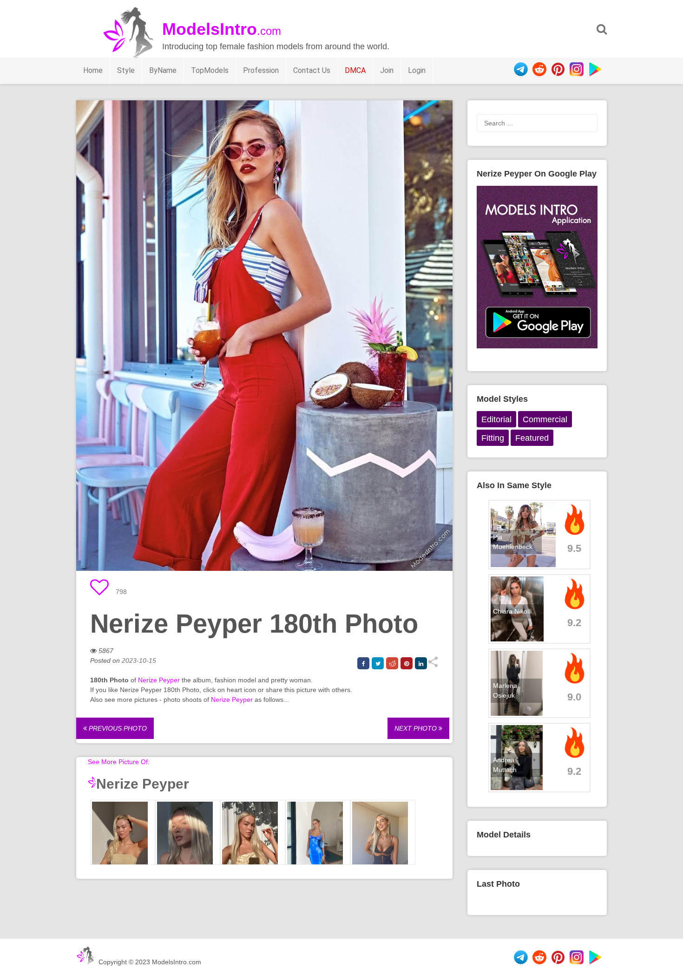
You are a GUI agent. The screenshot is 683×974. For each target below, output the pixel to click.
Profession (261, 70)
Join (387, 70)
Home (93, 70)
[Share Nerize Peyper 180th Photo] (433, 665)
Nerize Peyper (159, 680)
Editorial (496, 419)
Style (126, 70)
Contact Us (311, 70)
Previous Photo (117, 728)
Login (417, 70)
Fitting (492, 438)
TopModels (210, 70)
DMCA (355, 70)
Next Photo (416, 728)
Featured (532, 438)
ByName (163, 70)
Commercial (545, 419)
